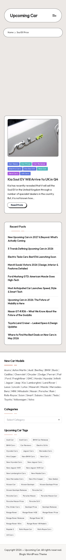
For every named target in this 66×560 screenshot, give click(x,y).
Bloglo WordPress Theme (33, 554)
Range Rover (11, 512)
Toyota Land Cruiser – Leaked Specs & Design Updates (33, 324)
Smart (29, 395)
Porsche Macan (29, 496)
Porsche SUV (34, 501)
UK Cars (25, 173)
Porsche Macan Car (49, 496)
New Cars (13, 173)
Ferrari (51, 374)
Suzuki (47, 395)
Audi (30, 370)
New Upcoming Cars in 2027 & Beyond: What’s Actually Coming (33, 239)
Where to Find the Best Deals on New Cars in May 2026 (32, 336)
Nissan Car (11, 484)
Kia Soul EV (29, 169)
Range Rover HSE (30, 512)
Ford (8, 378)
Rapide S (10, 529)
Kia (24, 382)
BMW (48, 370)
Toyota (8, 399)
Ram (52, 391)
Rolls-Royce (10, 395)
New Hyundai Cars (14, 462)
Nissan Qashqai (27, 484)
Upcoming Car (24, 15)
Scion (22, 395)
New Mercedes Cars (14, 479)
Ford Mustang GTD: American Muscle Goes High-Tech (31, 278)
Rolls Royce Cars (44, 529)
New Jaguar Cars (34, 462)
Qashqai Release (49, 507)
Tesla (56, 395)
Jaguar (9, 382)
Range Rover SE (36, 518)
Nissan (33, 391)
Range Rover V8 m (13, 523)
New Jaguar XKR (13, 468)
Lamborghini (34, 382)
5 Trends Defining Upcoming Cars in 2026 (30, 248)
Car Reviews (26, 445)
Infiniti (57, 378)
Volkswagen (20, 399)
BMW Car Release (40, 440)
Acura (7, 370)
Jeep (17, 382)
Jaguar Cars (28, 451)
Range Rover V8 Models (36, 523)
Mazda (44, 387)
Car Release (39, 164)
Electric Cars (15, 169)
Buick (55, 370)
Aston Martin (19, 370)
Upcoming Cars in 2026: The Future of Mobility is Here (28, 301)
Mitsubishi (23, 391)
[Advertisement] (33, 72)
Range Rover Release (15, 518)
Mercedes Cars (45, 451)
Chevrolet (20, 374)
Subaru (39, 395)
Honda (38, 378)
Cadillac (8, 374)
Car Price (25, 164)
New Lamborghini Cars (16, 473)
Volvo (31, 399)
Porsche (43, 391)
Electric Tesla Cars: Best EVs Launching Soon (32, 256)
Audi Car (10, 440)
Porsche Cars (11, 496)
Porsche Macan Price (15, 501)
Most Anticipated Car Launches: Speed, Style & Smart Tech (32, 290)
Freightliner (19, 378)
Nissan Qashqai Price (49, 484)
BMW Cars (10, 445)
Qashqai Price (31, 507)
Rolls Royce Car (25, 529)
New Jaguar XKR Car (35, 468)
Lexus (7, 387)
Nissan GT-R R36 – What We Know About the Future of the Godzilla (32, 313)
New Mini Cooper (36, 479)
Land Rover (49, 382)
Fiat (59, 374)
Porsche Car (37, 490)
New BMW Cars (28, 456)
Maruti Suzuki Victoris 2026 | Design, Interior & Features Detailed (33, 266)
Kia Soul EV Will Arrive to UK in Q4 (33, 179)
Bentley (39, 370)
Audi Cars (23, 440)
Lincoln (16, 387)
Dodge (42, 374)
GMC (30, 378)
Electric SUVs (42, 445)
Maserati (34, 387)
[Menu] (54, 15)
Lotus (24, 387)
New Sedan (53, 479)
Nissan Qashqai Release (16, 490)
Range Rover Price (50, 512)
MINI (13, 391)
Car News (13, 164)
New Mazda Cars (38, 473)
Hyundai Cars (12, 451)
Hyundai (47, 378)
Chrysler (32, 374)
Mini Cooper (11, 456)
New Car (42, 169)
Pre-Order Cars (13, 507)
